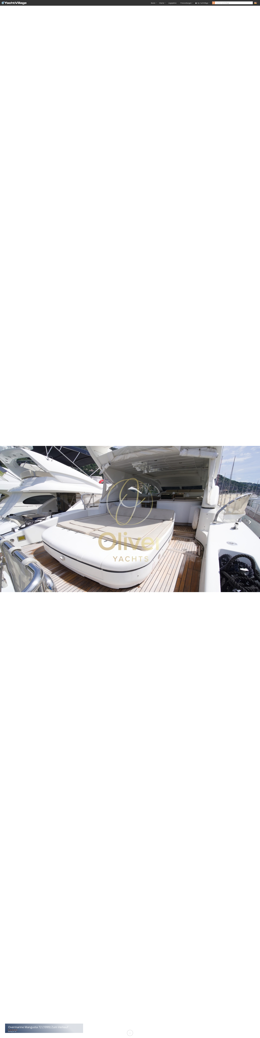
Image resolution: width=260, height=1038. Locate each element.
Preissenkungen (186, 3)
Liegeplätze (172, 3)
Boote (153, 3)
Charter (161, 3)
